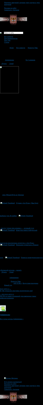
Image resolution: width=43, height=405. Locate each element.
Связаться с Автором (11, 10)
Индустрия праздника (30, 283)
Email (11, 64)
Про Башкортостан (11, 38)
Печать (4, 64)
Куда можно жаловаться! (13, 382)
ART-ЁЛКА (17, 283)
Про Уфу (7, 40)
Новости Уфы (33, 48)
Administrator (9, 60)
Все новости (8, 36)
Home (12, 48)
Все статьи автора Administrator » (11, 319)
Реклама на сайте (10, 8)
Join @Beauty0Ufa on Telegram (13, 195)
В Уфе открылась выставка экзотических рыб (16, 290)
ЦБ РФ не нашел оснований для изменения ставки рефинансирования (18, 296)
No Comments (30, 60)
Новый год (8, 285)
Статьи (6, 42)
